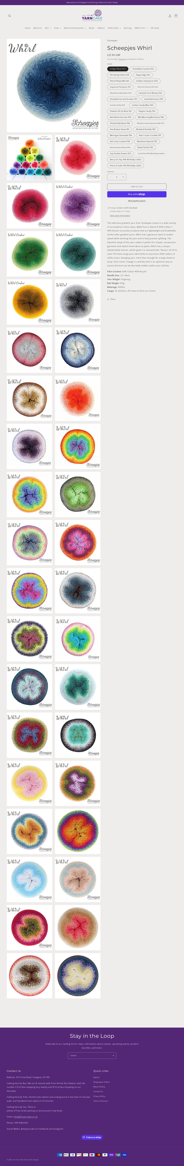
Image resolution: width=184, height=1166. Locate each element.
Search (96, 1077)
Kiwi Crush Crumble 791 (150, 135)
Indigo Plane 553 (118, 69)
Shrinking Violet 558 (119, 75)
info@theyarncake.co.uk (25, 1117)
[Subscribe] (113, 1055)
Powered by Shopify (31, 1160)
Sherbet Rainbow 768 (120, 123)
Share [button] (112, 299)
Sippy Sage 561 (143, 75)
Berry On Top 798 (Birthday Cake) (125, 160)
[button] (10, 16)
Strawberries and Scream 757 (123, 99)
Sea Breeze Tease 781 (119, 129)
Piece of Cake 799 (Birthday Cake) (125, 166)
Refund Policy (99, 1087)
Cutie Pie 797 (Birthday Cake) (152, 154)
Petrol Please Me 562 (119, 81)
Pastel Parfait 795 (145, 147)
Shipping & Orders (101, 1082)
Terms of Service (100, 1101)
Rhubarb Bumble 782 (145, 129)
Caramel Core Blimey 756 (150, 93)
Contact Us (98, 1091)
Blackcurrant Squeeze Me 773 (152, 124)
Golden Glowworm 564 (147, 81)
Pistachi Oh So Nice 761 (121, 111)
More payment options (137, 201)
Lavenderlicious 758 (153, 99)
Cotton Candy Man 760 (142, 105)
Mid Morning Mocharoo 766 (151, 117)
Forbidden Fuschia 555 (143, 69)
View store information (120, 216)
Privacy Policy (99, 1096)
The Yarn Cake (18, 1160)
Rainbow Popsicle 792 (147, 141)
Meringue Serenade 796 (121, 135)
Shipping (121, 59)
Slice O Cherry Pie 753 (149, 87)
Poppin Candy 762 (147, 111)
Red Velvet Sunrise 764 (120, 117)
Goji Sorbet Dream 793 (120, 154)
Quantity (110, 172)
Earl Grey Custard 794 (120, 141)
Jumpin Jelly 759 (119, 106)
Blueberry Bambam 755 (122, 94)
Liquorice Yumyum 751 (120, 87)
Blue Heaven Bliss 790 (121, 148)
